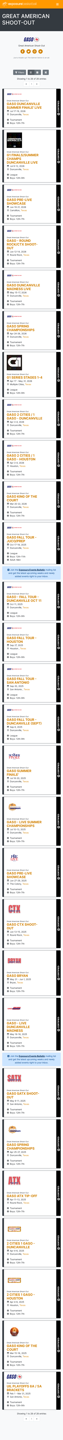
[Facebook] (22, 51)
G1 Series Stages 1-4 (24, 377)
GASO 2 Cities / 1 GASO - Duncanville (24, 416)
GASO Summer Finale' (19, 773)
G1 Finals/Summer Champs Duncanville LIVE (23, 158)
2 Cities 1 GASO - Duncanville (21, 1245)
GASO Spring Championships (21, 328)
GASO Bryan (17, 976)
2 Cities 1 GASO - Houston (21, 1296)
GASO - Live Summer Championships (24, 824)
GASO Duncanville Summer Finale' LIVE (24, 105)
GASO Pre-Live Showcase (19, 201)
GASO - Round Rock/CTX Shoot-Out (22, 244)
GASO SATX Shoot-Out (23, 1095)
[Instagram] (34, 51)
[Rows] (31, 72)
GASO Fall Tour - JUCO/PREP (22, 539)
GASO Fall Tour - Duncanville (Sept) (24, 721)
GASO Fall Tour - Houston (22, 640)
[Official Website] (40, 51)
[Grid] (37, 72)
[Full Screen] (46, 72)
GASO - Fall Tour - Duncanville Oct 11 (24, 599)
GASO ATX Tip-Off (22, 1196)
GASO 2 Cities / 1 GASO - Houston (21, 457)
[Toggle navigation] (57, 4)
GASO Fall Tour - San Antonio (22, 680)
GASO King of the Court (22, 498)
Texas (26, 114)
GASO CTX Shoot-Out (22, 926)
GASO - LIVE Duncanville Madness (18, 1027)
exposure (22, 4)
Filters (21, 72)
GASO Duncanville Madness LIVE (23, 287)
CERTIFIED (58, 106)
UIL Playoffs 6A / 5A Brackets (24, 1388)
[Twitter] (28, 51)
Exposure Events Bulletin (32, 569)
